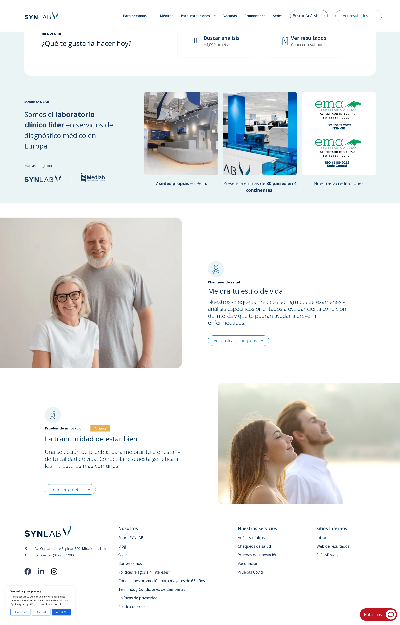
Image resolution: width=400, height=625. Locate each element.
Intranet (323, 537)
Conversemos (130, 563)
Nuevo (100, 428)
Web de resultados (332, 546)
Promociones (255, 15)
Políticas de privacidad (138, 597)
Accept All (61, 611)
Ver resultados (355, 15)
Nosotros (128, 528)
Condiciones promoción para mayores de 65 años (161, 580)
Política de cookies (134, 606)
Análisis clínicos (251, 537)
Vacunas (230, 15)
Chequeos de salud (254, 546)
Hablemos (373, 614)
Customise (20, 611)
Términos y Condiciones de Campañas (151, 589)
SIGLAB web (327, 554)
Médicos (166, 15)
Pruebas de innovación (258, 554)
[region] (40, 602)
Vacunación (248, 563)
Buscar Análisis (306, 15)
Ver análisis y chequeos (235, 340)
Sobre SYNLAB (130, 537)
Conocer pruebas (67, 489)
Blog (122, 546)
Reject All (41, 611)
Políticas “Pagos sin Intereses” (144, 572)
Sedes (277, 15)
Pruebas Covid (250, 572)
